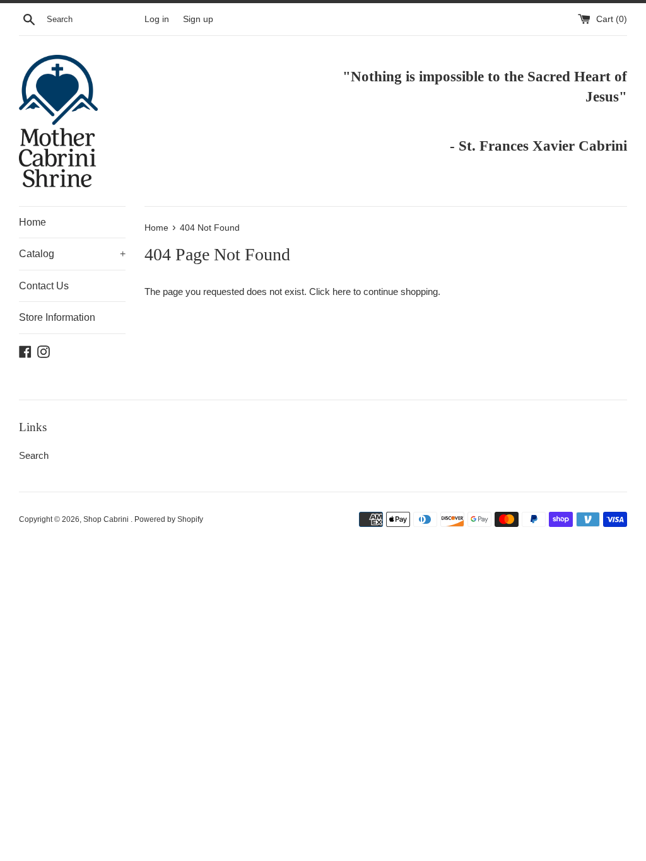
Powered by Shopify (168, 519)
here (341, 291)
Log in (156, 19)
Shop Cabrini (107, 519)
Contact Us (44, 285)
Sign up (198, 19)
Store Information (57, 317)
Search (34, 455)
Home (32, 222)
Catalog (72, 253)
